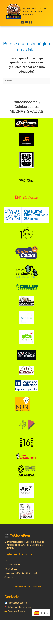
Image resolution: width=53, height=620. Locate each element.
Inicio (6, 560)
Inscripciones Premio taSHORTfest (20, 572)
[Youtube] (26, 22)
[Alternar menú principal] (9, 22)
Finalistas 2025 (11, 568)
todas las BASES (12, 564)
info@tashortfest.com (17, 602)
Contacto (8, 577)
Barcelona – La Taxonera (19, 606)
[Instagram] (22, 22)
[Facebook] (30, 22)
